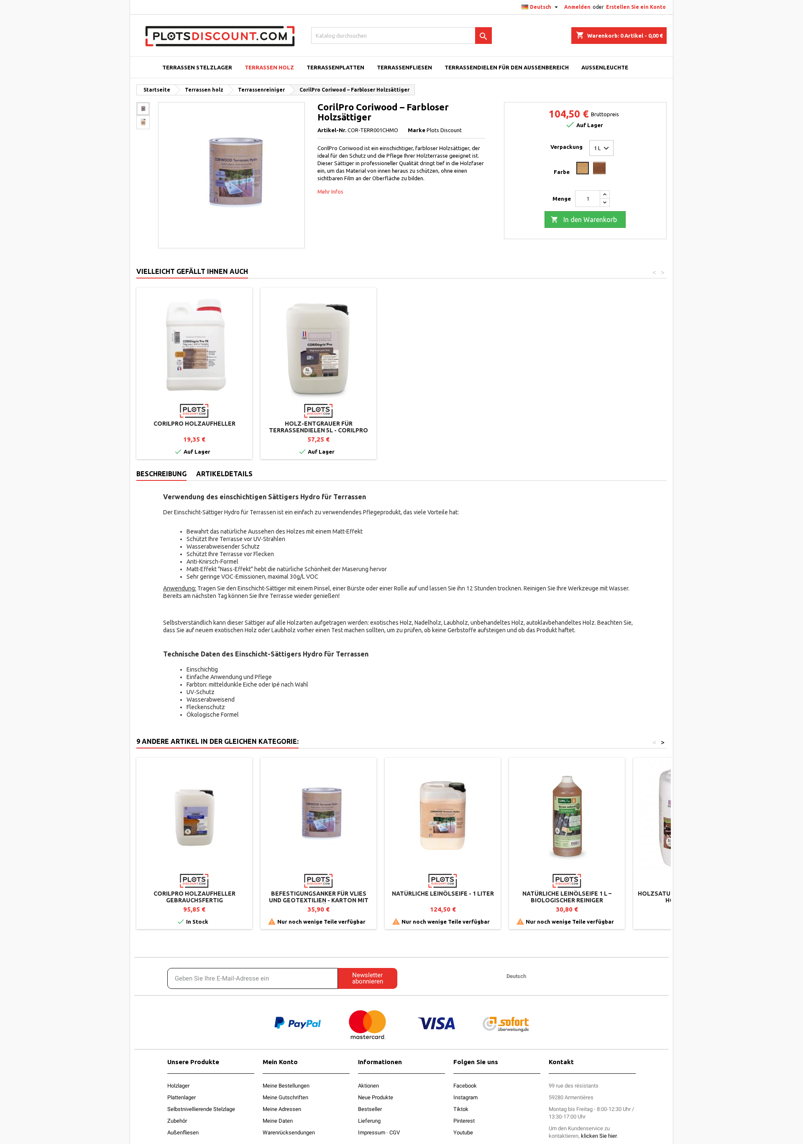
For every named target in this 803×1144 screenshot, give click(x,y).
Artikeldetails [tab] (224, 474)
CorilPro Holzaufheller (194, 423)
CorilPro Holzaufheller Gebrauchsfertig (194, 897)
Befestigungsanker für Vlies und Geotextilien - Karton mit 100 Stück (318, 900)
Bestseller (370, 1109)
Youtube (463, 1132)
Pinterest (464, 1121)
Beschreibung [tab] (161, 474)
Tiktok (460, 1109)
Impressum (371, 1132)
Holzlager (178, 1086)
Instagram (465, 1097)
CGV (394, 1132)
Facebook (465, 1086)
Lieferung (369, 1121)
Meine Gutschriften (285, 1097)
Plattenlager (181, 1097)
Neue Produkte (375, 1097)
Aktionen (368, 1086)
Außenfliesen (183, 1132)
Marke (416, 130)
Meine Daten (278, 1121)
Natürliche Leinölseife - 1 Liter (443, 893)
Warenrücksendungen (289, 1132)
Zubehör (177, 1121)
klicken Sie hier (598, 1136)
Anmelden (577, 7)
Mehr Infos (330, 191)
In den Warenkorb (584, 219)
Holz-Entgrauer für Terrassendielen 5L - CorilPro (318, 427)
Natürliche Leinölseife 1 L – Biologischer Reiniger (566, 897)
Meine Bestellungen (286, 1086)
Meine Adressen (282, 1109)
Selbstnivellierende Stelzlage (201, 1109)
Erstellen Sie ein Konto (636, 7)
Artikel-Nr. (331, 130)
